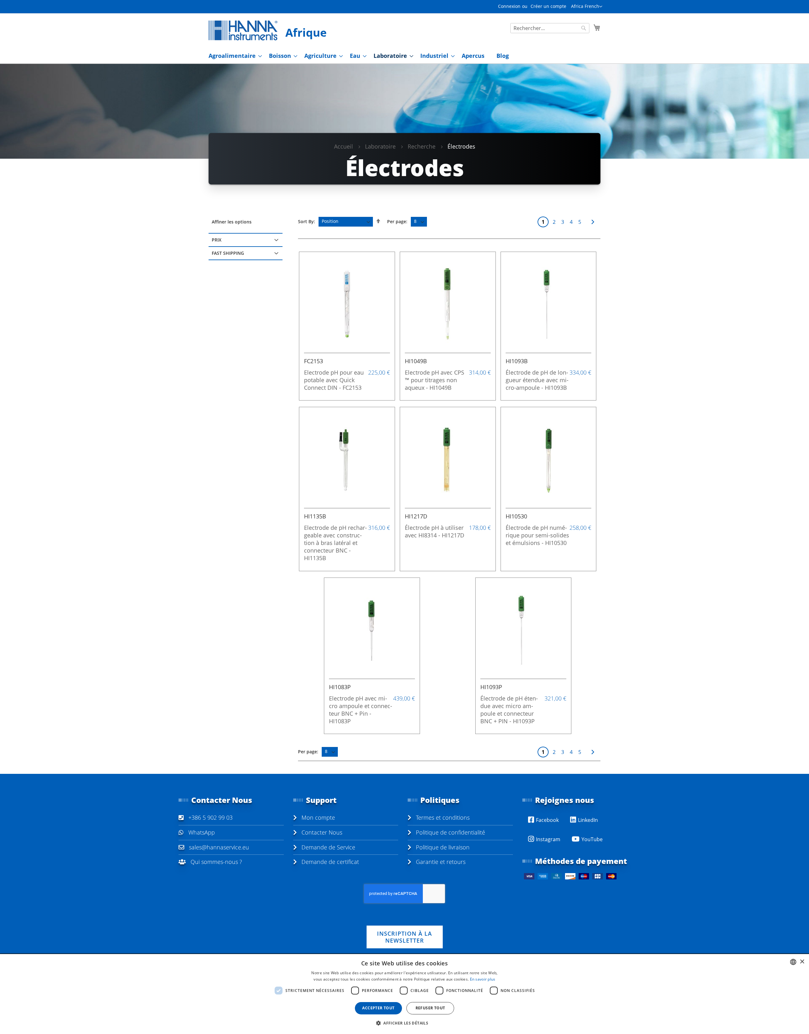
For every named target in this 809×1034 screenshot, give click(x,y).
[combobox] (549, 28)
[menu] (404, 55)
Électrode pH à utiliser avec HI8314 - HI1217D (434, 531)
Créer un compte (548, 6)
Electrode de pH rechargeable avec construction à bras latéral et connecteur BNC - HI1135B (335, 543)
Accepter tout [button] (378, 1008)
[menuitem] (233, 55)
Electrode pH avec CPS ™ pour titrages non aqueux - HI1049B (434, 380)
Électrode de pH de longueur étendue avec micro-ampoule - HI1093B (537, 380)
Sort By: (306, 221)
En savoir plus (483, 979)
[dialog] (404, 994)
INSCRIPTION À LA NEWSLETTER (404, 937)
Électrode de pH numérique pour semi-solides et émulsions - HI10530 (537, 535)
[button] (586, 6)
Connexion (509, 6)
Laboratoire (380, 146)
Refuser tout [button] (430, 1008)
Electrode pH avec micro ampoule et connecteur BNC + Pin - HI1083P (360, 709)
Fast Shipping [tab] (228, 253)
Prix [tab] (217, 240)
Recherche (421, 146)
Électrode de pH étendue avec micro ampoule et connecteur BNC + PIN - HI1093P (509, 709)
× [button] (802, 961)
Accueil (343, 146)
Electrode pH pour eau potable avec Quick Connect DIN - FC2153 (334, 380)
